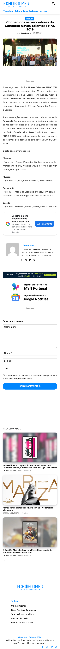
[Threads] (34, 259)
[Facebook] (22, 259)
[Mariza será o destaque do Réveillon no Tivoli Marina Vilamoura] (30, 490)
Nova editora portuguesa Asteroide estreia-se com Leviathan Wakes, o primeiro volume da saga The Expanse (30, 466)
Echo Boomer (26, 33)
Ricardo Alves (15, 470)
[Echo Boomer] (16, 4)
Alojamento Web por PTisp (30, 637)
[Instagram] (26, 259)
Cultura (29, 19)
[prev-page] (4, 561)
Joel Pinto (14, 513)
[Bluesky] (30, 259)
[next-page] (9, 561)
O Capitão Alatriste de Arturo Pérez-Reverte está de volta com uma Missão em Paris (27, 551)
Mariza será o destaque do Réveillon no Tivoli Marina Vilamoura (28, 508)
